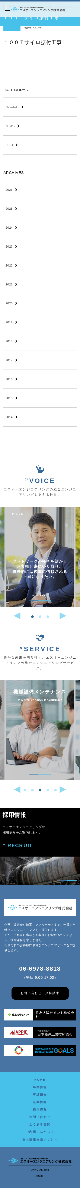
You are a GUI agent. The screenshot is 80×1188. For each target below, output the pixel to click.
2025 (9, 208)
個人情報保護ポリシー (40, 1139)
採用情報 (40, 1109)
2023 (9, 246)
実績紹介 (40, 1094)
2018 (9, 341)
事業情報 (40, 1087)
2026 (9, 189)
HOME (40, 1079)
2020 (9, 303)
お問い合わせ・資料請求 (40, 993)
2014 (9, 417)
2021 (9, 284)
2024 (9, 227)
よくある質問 (40, 1124)
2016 (9, 379)
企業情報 (40, 1102)
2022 (9, 265)
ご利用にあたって (40, 1132)
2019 (9, 322)
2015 (9, 398)
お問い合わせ (40, 1117)
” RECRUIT (18, 845)
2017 (9, 360)
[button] (32, 616)
